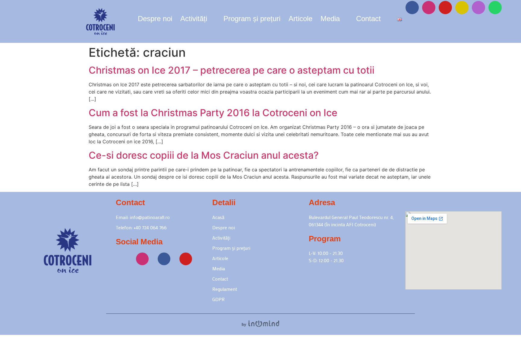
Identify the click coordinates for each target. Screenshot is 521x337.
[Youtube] (445, 7)
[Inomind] (260, 323)
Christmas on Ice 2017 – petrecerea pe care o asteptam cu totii (231, 70)
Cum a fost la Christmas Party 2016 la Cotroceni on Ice (213, 113)
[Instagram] (428, 7)
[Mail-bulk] (478, 7)
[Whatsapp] (495, 7)
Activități (193, 19)
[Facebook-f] (412, 7)
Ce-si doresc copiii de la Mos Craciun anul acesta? (204, 155)
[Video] (462, 7)
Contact (368, 19)
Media (330, 19)
